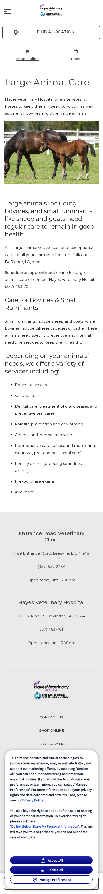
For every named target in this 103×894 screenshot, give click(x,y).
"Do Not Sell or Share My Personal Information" (45, 826)
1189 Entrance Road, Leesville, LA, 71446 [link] (51, 553)
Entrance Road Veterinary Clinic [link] (51, 536)
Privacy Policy (32, 800)
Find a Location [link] (56, 32)
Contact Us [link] (51, 717)
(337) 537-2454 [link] (52, 566)
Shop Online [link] (51, 730)
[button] (7, 11)
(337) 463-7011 (18, 286)
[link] (52, 10)
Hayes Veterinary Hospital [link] (51, 602)
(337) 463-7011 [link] (51, 629)
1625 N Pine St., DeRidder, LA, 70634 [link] (52, 616)
